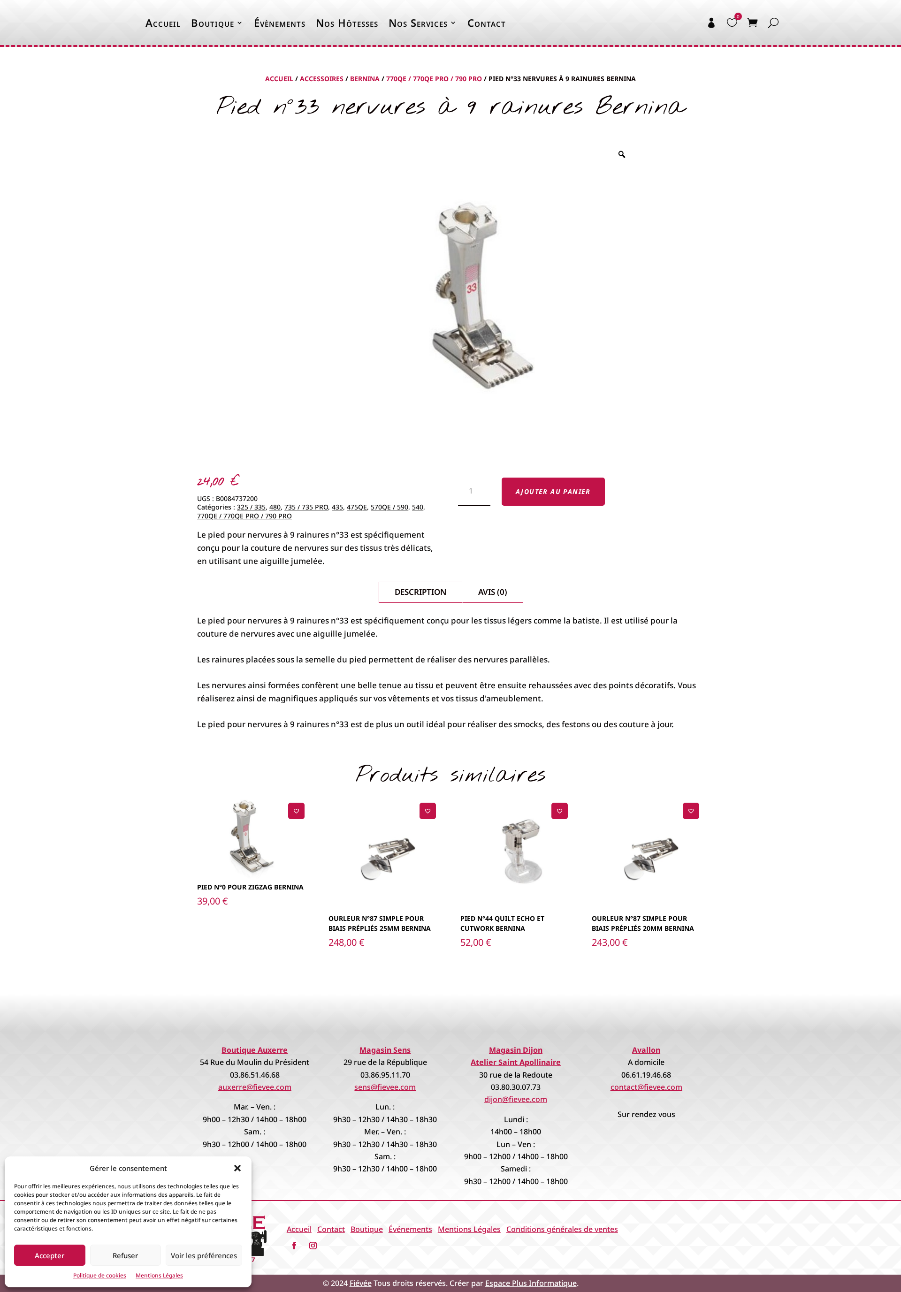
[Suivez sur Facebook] (294, 1245)
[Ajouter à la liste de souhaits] (296, 811)
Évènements (279, 22)
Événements (410, 1229)
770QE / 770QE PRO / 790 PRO (434, 78)
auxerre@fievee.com (254, 1087)
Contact (486, 22)
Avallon (646, 1050)
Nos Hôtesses (347, 22)
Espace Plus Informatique (531, 1283)
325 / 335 (251, 506)
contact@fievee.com (646, 1087)
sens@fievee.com (385, 1087)
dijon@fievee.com (515, 1099)
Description (420, 591)
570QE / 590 (389, 506)
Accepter (49, 1255)
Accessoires (322, 78)
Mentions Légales (159, 1275)
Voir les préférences (204, 1255)
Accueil (163, 22)
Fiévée (361, 1283)
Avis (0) (492, 591)
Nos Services (418, 22)
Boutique (212, 22)
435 (337, 506)
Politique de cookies (99, 1275)
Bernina (365, 78)
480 (275, 506)
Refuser (125, 1255)
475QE (357, 506)
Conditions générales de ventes (562, 1229)
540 (417, 506)
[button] (237, 1168)
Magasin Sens (385, 1050)
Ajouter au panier (553, 491)
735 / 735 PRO (306, 506)
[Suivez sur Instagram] (313, 1245)
